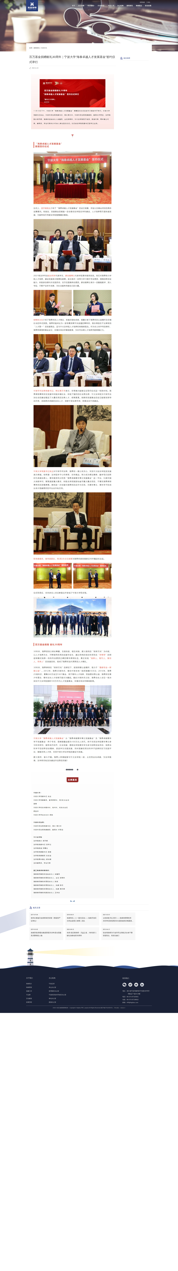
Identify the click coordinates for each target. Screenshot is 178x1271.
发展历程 (29, 1002)
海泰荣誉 (29, 987)
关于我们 (29, 978)
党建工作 (29, 991)
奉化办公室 (52, 998)
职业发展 (148, 5)
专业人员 (111, 5)
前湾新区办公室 (54, 991)
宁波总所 (52, 983)
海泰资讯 (44, 48)
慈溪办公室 (52, 1002)
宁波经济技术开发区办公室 (57, 995)
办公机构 (120, 5)
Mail (148, 2)
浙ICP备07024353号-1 (107, 1008)
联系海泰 (142, 2)
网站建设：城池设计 (119, 1008)
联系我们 (125, 978)
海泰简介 (29, 983)
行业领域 (101, 5)
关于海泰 (81, 5)
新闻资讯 (130, 5)
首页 (73, 5)
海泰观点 (139, 5)
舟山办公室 (52, 987)
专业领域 (90, 5)
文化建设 (29, 998)
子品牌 (28, 995)
